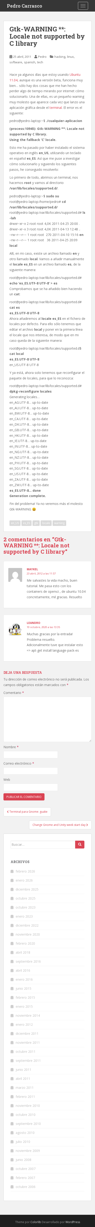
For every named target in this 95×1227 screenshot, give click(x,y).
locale (46, 523)
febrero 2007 (25, 1177)
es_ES (26, 523)
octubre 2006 (26, 1186)
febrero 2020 (25, 943)
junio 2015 (23, 988)
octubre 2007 (26, 1168)
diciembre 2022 (27, 925)
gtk (36, 523)
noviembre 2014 (28, 1015)
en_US (15, 523)
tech (40, 62)
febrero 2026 (25, 871)
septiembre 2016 (28, 961)
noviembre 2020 (28, 934)
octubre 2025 (26, 898)
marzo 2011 (25, 1087)
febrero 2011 (25, 1096)
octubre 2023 (26, 907)
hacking (59, 57)
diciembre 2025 (27, 889)
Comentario (13, 692)
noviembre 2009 (28, 1150)
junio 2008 (23, 1159)
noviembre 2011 (28, 1042)
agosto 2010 (25, 1132)
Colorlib (35, 1222)
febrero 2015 (25, 997)
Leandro (33, 623)
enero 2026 (24, 880)
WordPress (72, 1222)
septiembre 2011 (28, 1060)
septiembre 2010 (28, 1123)
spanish (29, 62)
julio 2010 (23, 1141)
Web (6, 779)
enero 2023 (24, 916)
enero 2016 (24, 979)
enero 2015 (24, 1006)
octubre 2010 (26, 1114)
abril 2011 (23, 1078)
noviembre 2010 (28, 1105)
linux (70, 57)
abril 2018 (23, 952)
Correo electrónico (18, 763)
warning (59, 523)
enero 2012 (24, 1024)
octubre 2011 (26, 1051)
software (15, 62)
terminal (56, 107)
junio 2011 (23, 1069)
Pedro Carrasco (24, 6)
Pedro (42, 57)
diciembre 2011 (27, 1033)
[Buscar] (79, 845)
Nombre (11, 747)
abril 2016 (23, 970)
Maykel (32, 569)
